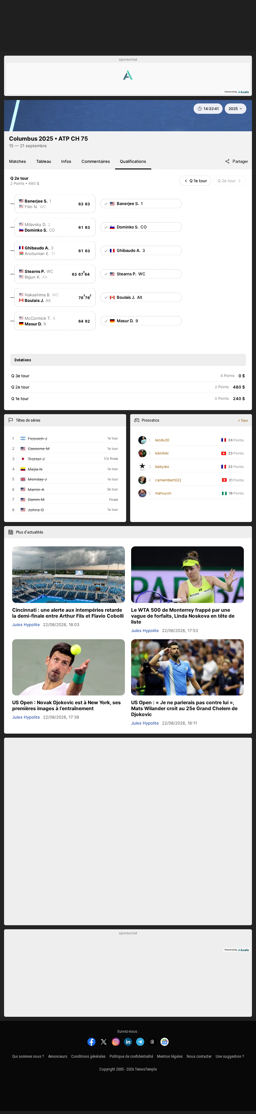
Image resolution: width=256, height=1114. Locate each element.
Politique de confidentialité (131, 1056)
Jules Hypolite (26, 624)
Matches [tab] (17, 161)
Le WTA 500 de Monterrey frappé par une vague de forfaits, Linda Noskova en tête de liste (182, 616)
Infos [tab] (66, 161)
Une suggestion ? (230, 1056)
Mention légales (170, 1056)
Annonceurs (57, 1056)
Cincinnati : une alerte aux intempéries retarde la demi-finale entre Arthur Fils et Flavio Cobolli (68, 613)
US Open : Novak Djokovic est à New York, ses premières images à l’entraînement (66, 705)
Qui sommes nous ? (28, 1056)
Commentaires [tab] (95, 161)
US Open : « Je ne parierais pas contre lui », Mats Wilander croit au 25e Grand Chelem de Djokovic (184, 708)
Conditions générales (88, 1056)
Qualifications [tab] (133, 161)
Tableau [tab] (43, 161)
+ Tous (243, 420)
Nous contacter (199, 1056)
